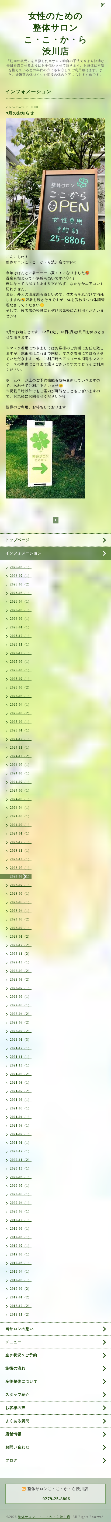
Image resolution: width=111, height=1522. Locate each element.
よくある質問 (17, 1421)
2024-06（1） (21, 790)
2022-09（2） (21, 971)
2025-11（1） (21, 644)
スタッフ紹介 (17, 1395)
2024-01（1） (21, 833)
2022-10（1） (21, 962)
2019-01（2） (21, 1297)
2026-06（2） (21, 584)
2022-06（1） (21, 997)
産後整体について (21, 1381)
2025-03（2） (21, 713)
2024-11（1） (21, 747)
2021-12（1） (21, 1048)
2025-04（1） (21, 705)
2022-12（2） (21, 945)
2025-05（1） (21, 696)
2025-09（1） (21, 662)
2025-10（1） (21, 653)
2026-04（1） (21, 601)
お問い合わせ (17, 1447)
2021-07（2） (21, 1091)
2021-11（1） (21, 1057)
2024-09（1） (21, 765)
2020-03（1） (21, 1211)
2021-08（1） (21, 1082)
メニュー (13, 1342)
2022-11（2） (21, 954)
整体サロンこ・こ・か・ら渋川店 (44, 1517)
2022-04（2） (21, 1014)
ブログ (11, 1460)
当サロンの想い (19, 1329)
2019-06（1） (21, 1254)
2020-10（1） (21, 1168)
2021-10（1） (21, 1065)
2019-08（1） (21, 1237)
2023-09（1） (21, 868)
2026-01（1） (21, 627)
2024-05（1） (21, 799)
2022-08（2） (21, 979)
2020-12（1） (21, 1151)
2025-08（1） (21, 670)
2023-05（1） (21, 902)
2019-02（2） (21, 1289)
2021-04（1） (21, 1117)
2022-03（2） (21, 1022)
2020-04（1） (21, 1203)
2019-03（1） (21, 1280)
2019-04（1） (21, 1271)
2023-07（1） (21, 885)
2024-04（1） (21, 808)
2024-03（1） (21, 816)
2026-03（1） (21, 610)
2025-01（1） (21, 730)
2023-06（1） (21, 893)
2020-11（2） (21, 1160)
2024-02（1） (21, 825)
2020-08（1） (21, 1177)
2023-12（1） (21, 842)
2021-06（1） (21, 1100)
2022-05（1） (21, 1005)
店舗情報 (13, 1434)
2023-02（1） (21, 928)
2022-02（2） (21, 1031)
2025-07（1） (21, 679)
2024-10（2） (21, 756)
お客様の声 (15, 1408)
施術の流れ (15, 1368)
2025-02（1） (21, 722)
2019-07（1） (21, 1246)
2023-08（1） (21, 876)
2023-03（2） (21, 919)
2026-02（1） (21, 619)
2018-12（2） (21, 1306)
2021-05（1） (21, 1108)
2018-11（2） (21, 1314)
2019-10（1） (21, 1220)
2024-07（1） (21, 782)
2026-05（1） (21, 593)
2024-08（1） (21, 773)
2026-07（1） (21, 576)
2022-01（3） (21, 1040)
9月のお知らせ (20, 113)
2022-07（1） (21, 988)
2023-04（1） (21, 911)
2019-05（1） (21, 1263)
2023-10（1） (21, 859)
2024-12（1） (21, 739)
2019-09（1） (21, 1228)
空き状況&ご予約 (21, 1355)
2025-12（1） (21, 636)
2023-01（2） (21, 936)
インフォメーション (23, 553)
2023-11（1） (21, 851)
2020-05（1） (21, 1194)
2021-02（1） (21, 1134)
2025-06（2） (21, 687)
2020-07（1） (21, 1186)
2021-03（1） (21, 1125)
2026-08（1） (21, 567)
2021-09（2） (21, 1074)
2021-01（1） (21, 1143)
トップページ (17, 540)
